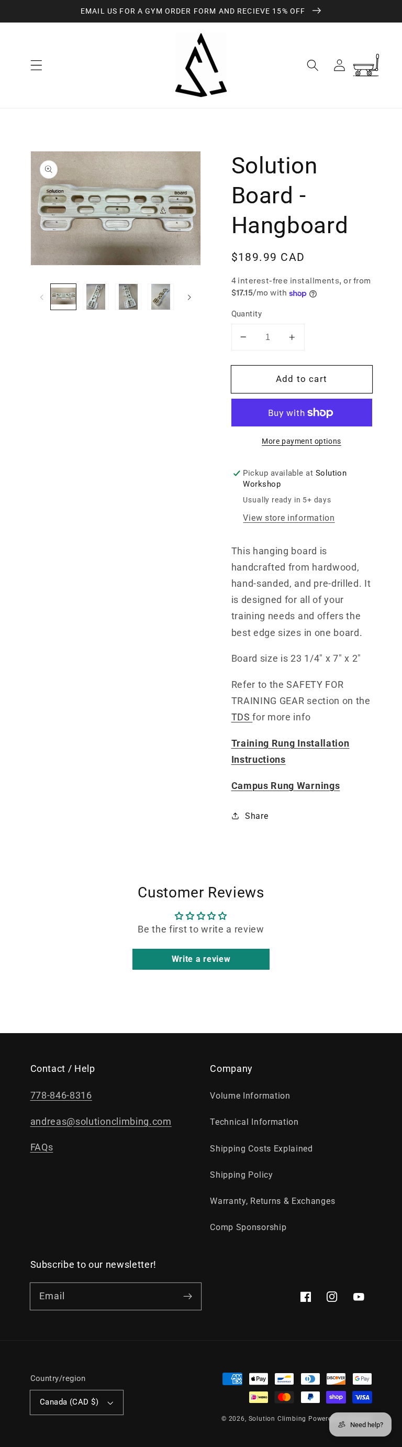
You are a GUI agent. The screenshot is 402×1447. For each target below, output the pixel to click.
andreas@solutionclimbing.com (101, 1121)
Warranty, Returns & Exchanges (272, 1201)
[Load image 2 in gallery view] (96, 296)
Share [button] (256, 816)
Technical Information (254, 1122)
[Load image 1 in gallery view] (63, 296)
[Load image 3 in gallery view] (128, 296)
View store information (288, 518)
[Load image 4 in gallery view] (161, 296)
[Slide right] (189, 296)
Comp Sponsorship (248, 1227)
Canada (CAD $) (69, 1402)
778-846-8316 (61, 1095)
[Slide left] (41, 296)
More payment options (301, 441)
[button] (36, 65)
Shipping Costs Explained (261, 1149)
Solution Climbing (278, 1418)
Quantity (246, 314)
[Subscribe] (187, 1296)
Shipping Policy (241, 1175)
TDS (242, 716)
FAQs (41, 1147)
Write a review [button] (201, 959)
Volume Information (250, 1096)
